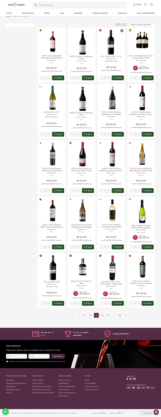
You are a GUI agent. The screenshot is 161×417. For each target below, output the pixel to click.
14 (90, 315)
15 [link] (96, 315)
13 (84, 315)
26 (120, 315)
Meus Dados (63, 396)
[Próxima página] (126, 315)
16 (102, 315)
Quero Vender (37, 383)
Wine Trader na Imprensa (42, 386)
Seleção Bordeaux (13, 389)
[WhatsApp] (5, 411)
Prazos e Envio (64, 389)
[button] (151, 5)
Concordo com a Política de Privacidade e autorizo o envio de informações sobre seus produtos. (37, 361)
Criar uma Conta (91, 389)
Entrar (87, 380)
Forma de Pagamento (67, 393)
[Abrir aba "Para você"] (156, 412)
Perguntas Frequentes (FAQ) (43, 393)
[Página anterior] (66, 315)
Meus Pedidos (90, 383)
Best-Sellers (10, 386)
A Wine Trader (37, 380)
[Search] (36, 5)
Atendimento (64, 383)
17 (108, 315)
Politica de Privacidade (41, 389)
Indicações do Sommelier (16, 383)
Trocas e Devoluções (67, 386)
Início (8, 16)
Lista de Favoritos (91, 386)
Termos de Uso (64, 380)
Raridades (10, 380)
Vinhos (8, 393)
